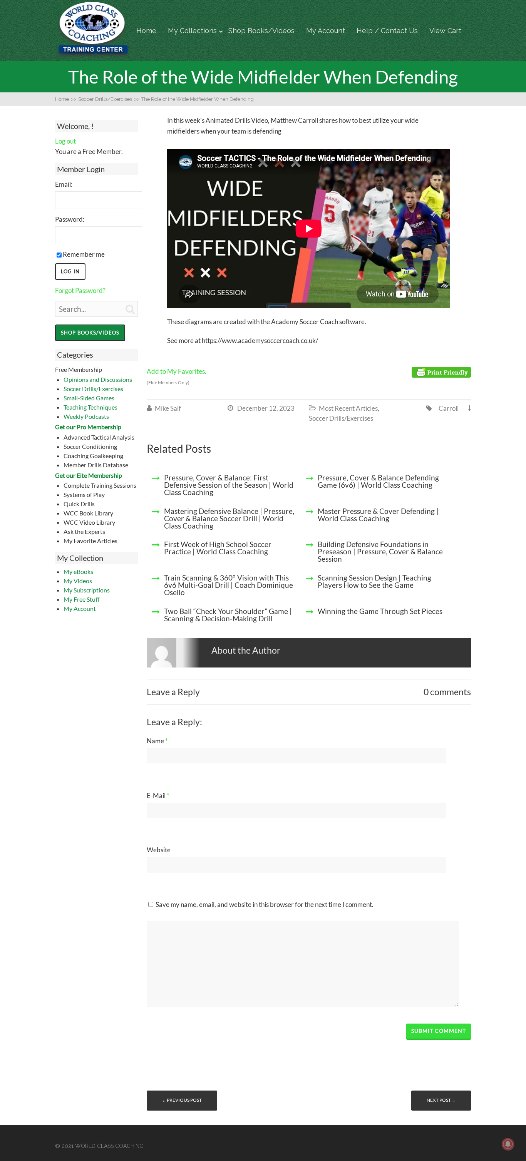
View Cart (445, 31)
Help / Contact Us (387, 31)
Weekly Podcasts (86, 416)
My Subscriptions (87, 590)
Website (159, 850)
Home (146, 31)
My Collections (192, 31)
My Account (325, 31)
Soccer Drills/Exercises (93, 388)
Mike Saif (168, 408)
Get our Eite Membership (88, 475)
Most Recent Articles (348, 408)
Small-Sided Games (89, 397)
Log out (65, 141)
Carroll (449, 408)
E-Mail (158, 795)
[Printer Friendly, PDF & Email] (441, 371)
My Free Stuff (81, 599)
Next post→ (441, 1100)
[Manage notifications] (508, 1144)
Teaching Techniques (90, 407)
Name (157, 741)
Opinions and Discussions (98, 379)
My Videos (78, 580)
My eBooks (78, 571)
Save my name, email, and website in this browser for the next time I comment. (265, 904)
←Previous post (182, 1100)
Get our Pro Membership (88, 426)
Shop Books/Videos (261, 31)
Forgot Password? (80, 290)
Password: (69, 219)
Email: (63, 184)
